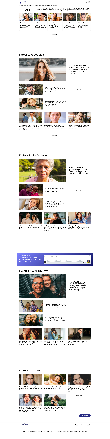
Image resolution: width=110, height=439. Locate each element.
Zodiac (36, 2)
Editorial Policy (59, 431)
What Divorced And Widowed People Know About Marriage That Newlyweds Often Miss (78, 170)
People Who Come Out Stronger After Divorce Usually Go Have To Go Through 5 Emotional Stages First (40, 25)
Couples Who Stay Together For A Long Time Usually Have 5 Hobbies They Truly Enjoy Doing (55, 305)
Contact (29, 431)
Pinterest (89, 425)
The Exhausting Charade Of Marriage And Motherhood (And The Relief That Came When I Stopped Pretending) (54, 204)
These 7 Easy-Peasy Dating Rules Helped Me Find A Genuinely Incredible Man (54, 388)
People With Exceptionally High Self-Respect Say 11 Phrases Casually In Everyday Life (79, 126)
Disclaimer (76, 431)
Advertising (40, 431)
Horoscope (41, 2)
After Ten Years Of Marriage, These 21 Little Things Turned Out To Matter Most (30, 227)
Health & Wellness (65, 2)
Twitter (75, 425)
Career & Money (73, 2)
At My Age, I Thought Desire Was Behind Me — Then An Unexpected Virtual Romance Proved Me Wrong (78, 227)
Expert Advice (80, 2)
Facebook (73, 425)
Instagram (84, 425)
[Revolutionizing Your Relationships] (26, 2)
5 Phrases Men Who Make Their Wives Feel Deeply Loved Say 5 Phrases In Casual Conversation (30, 343)
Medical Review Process (68, 431)
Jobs (86, 431)
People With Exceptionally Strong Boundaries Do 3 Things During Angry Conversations (30, 388)
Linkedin (78, 425)
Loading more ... (85, 415)
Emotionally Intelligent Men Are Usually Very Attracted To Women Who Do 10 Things (78, 343)
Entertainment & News (55, 2)
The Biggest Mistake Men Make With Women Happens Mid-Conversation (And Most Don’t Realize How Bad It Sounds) (55, 228)
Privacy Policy (52, 431)
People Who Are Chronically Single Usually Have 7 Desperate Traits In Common (54, 25)
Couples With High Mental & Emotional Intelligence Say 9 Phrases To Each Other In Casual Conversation (55, 320)
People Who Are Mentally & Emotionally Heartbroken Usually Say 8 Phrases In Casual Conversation (55, 126)
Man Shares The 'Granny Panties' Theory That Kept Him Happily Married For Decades (55, 190)
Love (34, 2)
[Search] (86, 2)
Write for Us (81, 431)
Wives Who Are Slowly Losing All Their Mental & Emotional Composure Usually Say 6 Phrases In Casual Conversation (30, 127)
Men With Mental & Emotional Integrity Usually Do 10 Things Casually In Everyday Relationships (77, 285)
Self (46, 2)
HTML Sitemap (46, 431)
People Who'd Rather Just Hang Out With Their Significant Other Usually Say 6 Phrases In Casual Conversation (30, 409)
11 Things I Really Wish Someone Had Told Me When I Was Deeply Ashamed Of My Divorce (84, 25)
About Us (24, 431)
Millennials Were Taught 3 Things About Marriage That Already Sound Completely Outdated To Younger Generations (69, 26)
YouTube (81, 425)
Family (48, 2)
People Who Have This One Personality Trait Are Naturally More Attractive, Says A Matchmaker (26, 25)
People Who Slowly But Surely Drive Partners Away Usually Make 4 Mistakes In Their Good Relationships (55, 103)
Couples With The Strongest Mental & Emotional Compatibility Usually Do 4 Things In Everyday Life (55, 409)
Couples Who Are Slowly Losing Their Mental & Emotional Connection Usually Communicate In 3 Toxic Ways (79, 389)
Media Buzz (34, 431)
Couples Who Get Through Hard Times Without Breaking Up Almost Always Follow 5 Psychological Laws (54, 343)
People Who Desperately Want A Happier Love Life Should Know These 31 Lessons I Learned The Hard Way (79, 69)
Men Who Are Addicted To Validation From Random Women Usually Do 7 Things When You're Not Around (55, 89)
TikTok (86, 425)
